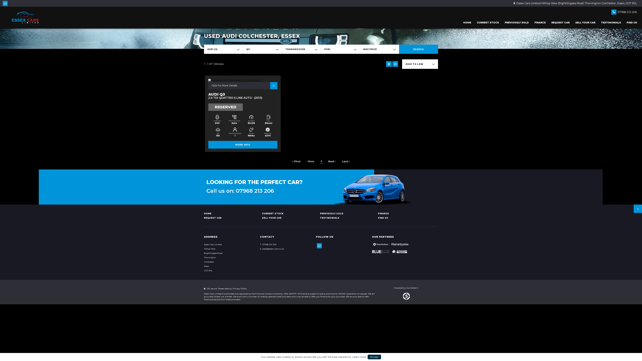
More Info (242, 144)
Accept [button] (374, 356)
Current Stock (488, 22)
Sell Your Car (585, 22)
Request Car (560, 22)
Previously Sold (517, 22)
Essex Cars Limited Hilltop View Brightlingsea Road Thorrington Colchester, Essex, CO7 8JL (576, 3)
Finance (540, 22)
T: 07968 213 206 (268, 244)
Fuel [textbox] (327, 49)
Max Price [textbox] (370, 49)
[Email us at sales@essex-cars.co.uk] (5, 3)
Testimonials (611, 22)
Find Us (632, 22)
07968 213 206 (627, 12)
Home (467, 22)
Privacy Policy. (240, 288)
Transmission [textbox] (295, 49)
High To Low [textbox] (414, 64)
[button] (638, 209)
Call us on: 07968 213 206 (240, 191)
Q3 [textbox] (248, 49)
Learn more (359, 356)
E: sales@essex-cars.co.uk (272, 249)
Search (418, 49)
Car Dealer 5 (412, 288)
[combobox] (223, 49)
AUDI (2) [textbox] (212, 49)
